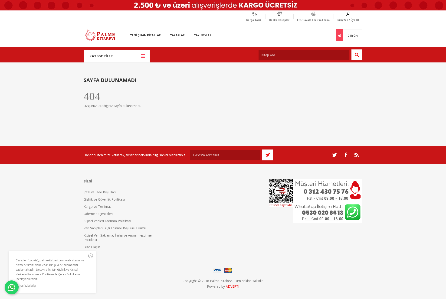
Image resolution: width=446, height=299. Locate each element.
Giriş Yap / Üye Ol (348, 20)
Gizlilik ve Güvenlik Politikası (104, 199)
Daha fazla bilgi (26, 286)
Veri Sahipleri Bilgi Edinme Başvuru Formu (115, 228)
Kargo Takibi (254, 20)
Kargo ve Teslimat (97, 206)
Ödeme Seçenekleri (98, 213)
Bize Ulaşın (92, 247)
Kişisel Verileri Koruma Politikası (107, 221)
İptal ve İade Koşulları (100, 192)
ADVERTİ (232, 286)
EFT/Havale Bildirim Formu (313, 20)
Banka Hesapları (279, 20)
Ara (356, 54)
